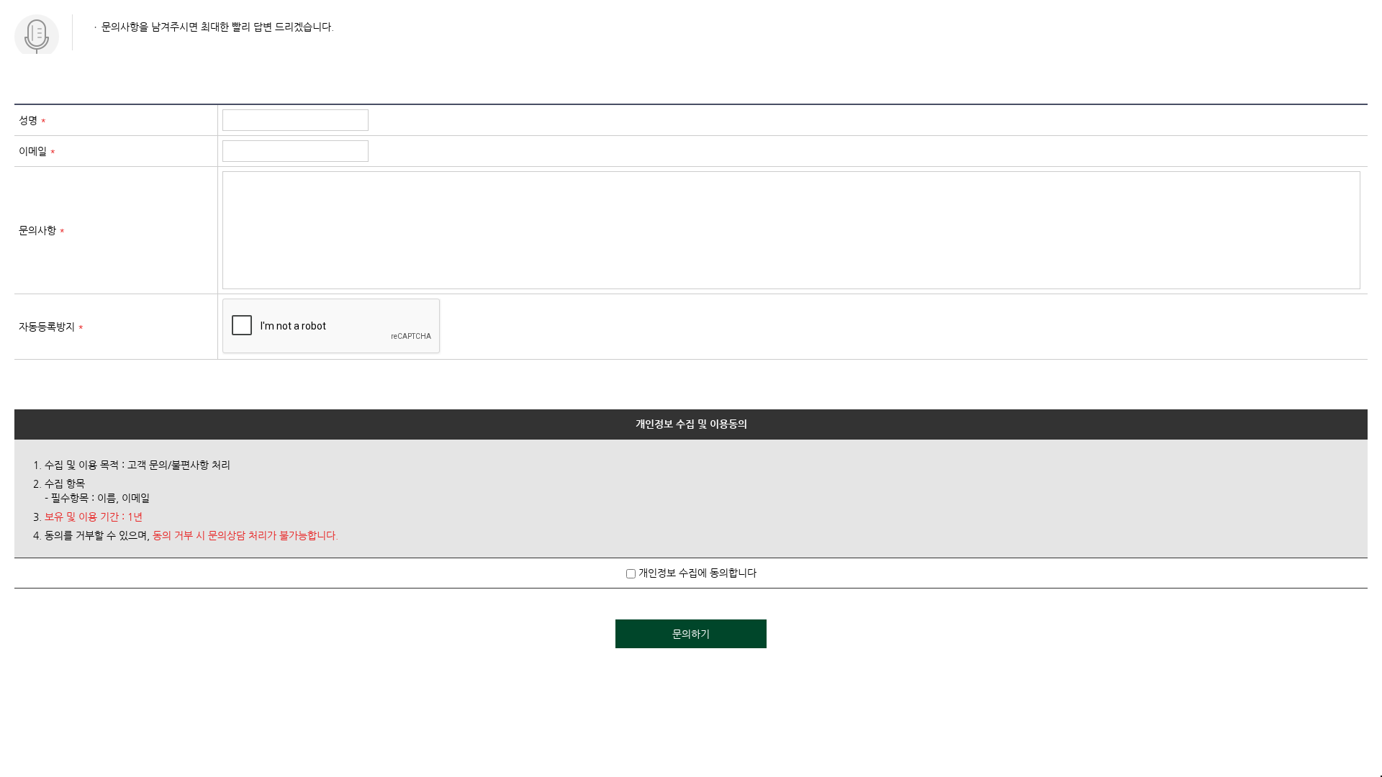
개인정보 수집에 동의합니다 (696, 572)
